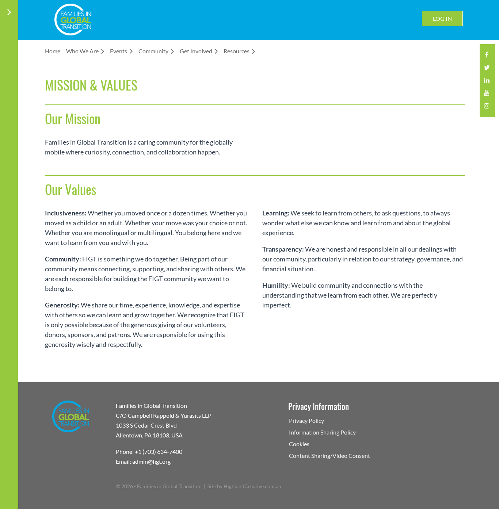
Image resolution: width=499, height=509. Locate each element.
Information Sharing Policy (322, 432)
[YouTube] (487, 95)
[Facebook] (487, 56)
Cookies (299, 443)
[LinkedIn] (487, 82)
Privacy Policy (306, 420)
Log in (442, 18)
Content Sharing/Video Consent (329, 455)
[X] (487, 69)
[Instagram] (487, 108)
